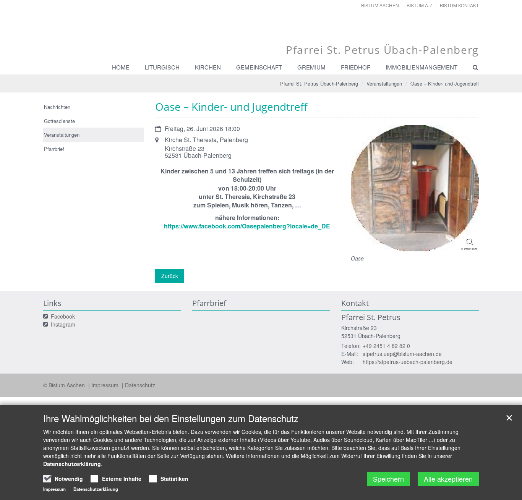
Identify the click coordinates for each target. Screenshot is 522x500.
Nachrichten (57, 106)
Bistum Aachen (380, 5)
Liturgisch (162, 67)
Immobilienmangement (421, 67)
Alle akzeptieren (448, 479)
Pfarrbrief (54, 148)
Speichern (388, 479)
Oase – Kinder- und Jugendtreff (444, 83)
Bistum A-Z (419, 5)
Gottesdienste (59, 121)
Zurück (169, 276)
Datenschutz (140, 385)
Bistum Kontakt (459, 5)
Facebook (63, 316)
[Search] (472, 67)
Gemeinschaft (259, 67)
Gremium (311, 67)
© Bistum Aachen (64, 385)
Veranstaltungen (384, 83)
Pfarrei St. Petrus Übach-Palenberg (319, 83)
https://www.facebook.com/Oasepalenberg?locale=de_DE (247, 226)
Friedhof (355, 67)
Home (121, 67)
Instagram (63, 324)
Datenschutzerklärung (72, 464)
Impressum (105, 385)
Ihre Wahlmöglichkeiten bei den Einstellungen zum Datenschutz (170, 418)
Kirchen (208, 67)
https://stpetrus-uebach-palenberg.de (407, 362)
